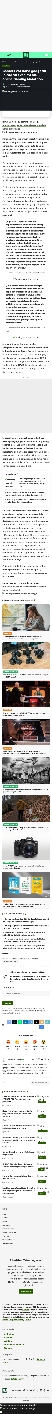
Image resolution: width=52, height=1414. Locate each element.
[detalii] (25, 1309)
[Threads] (44, 1390)
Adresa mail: (8, 987)
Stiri (41, 1169)
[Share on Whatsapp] (20, 1022)
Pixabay (20, 1320)
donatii (15, 958)
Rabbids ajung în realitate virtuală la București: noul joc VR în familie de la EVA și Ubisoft (19, 1190)
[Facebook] (36, 1059)
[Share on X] (14, 1022)
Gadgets (43, 1131)
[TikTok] (37, 1390)
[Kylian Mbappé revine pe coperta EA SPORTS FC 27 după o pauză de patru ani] (43, 1098)
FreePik (28, 1320)
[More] (47, 1027)
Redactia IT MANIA (18, 84)
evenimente (24, 958)
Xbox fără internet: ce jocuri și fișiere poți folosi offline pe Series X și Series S (18, 1113)
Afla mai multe (26, 1291)
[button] (4, 55)
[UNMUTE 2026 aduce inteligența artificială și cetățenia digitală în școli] (43, 1166)
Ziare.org (8, 1348)
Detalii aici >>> (17, 1379)
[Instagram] (45, 1059)
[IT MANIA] (26, 55)
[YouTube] (42, 1059)
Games (6, 66)
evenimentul (39, 227)
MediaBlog (9, 1334)
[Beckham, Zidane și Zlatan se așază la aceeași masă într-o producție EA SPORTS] (43, 1140)
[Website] (33, 1059)
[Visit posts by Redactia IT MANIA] (4, 1059)
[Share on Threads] (36, 1022)
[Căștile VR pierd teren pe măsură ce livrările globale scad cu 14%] (43, 1128)
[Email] (41, 1022)
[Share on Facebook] (9, 1022)
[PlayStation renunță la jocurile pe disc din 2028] (43, 1178)
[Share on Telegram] (30, 1022)
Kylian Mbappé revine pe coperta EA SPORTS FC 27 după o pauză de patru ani (19, 1099)
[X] (39, 1059)
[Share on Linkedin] (25, 1022)
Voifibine (8, 1341)
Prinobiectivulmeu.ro (14, 1344)
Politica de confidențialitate (30, 1011)
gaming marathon (11, 961)
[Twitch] (41, 1390)
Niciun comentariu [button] (41, 1083)
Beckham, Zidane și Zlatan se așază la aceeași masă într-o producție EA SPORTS (18, 1140)
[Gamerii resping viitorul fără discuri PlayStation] (43, 1154)
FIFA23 (21, 365)
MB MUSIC (8, 1337)
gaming (35, 958)
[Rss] (48, 1059)
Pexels (5, 1320)
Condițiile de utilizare (31, 1008)
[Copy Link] (47, 1022)
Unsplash (13, 1320)
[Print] (41, 1027)
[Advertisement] (26, 26)
